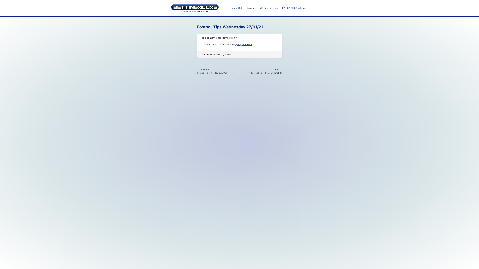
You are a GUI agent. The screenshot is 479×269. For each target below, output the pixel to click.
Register (251, 8)
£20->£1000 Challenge (294, 8)
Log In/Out (236, 8)
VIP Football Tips (269, 8)
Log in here (226, 54)
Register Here (244, 44)
